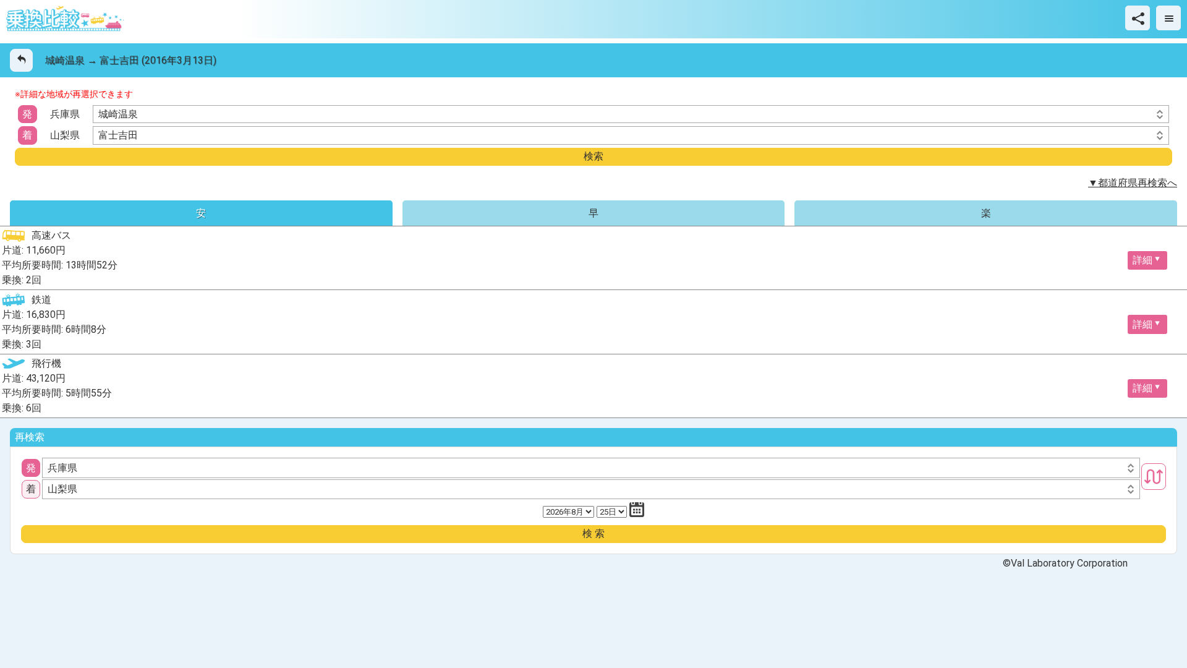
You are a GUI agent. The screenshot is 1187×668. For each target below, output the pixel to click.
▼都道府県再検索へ (1132, 183)
